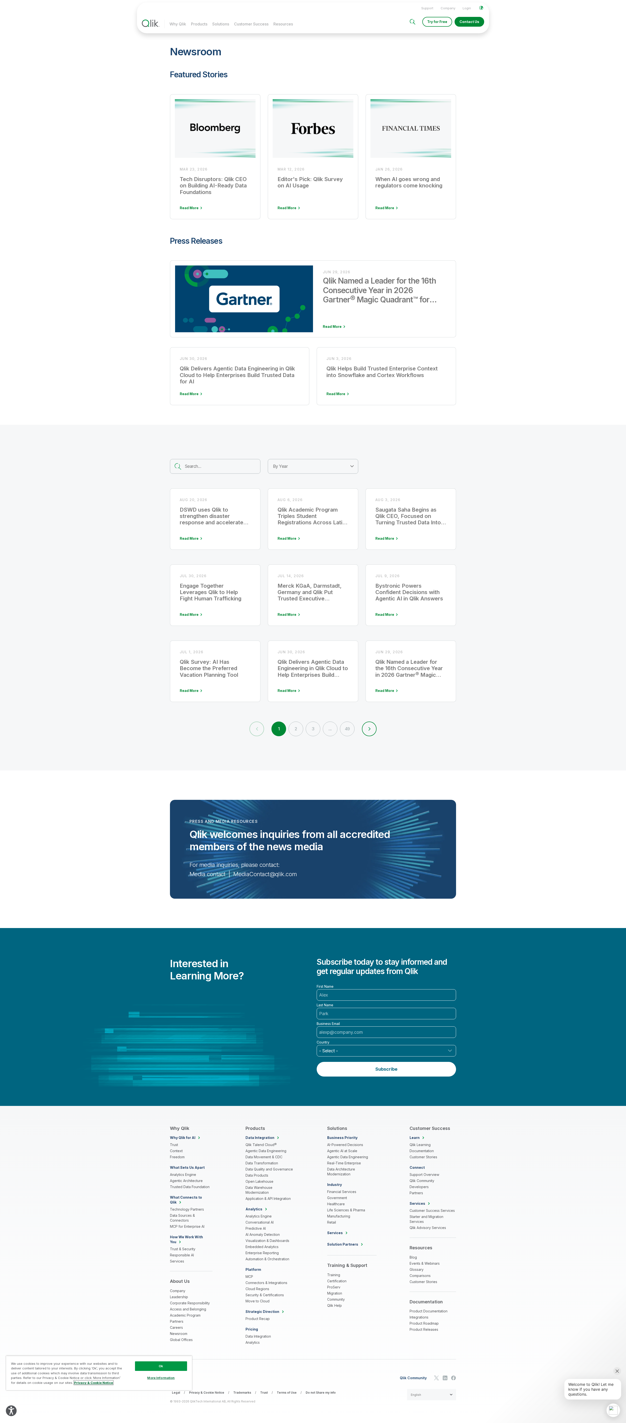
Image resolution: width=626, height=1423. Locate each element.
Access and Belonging (188, 1309)
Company (448, 8)
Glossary (417, 1269)
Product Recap (258, 1319)
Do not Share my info (321, 1392)
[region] (99, 1373)
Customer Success (251, 24)
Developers (419, 1187)
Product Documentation (428, 1311)
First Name (325, 986)
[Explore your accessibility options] (11, 1410)
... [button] (330, 728)
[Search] (412, 21)
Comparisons (420, 1276)
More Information (161, 1378)
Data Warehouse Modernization (259, 1189)
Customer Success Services (432, 1210)
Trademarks (242, 1392)
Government (337, 1198)
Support (427, 8)
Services (177, 1261)
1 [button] (278, 728)
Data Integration (258, 1336)
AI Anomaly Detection (263, 1234)
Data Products (257, 1175)
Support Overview (424, 1174)
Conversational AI (260, 1222)
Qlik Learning (420, 1145)
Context (176, 1151)
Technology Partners (187, 1209)
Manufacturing (338, 1216)
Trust (174, 1145)
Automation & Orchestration (267, 1259)
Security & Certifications (265, 1295)
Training (333, 1275)
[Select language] (481, 8)
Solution (342, 1244)
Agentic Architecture (186, 1181)
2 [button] (296, 728)
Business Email (328, 1024)
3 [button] (313, 728)
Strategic (262, 1311)
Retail (331, 1222)
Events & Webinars (425, 1263)
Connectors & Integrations (266, 1283)
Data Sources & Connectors (182, 1217)
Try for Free (437, 22)
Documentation (422, 1151)
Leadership (179, 1297)
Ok (161, 1366)
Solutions (220, 24)
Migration (334, 1293)
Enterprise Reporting (262, 1253)
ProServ (333, 1287)
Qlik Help (334, 1305)
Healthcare (336, 1204)
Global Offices (181, 1340)
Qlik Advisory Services (428, 1228)
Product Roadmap (424, 1323)
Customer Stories (423, 1157)
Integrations (419, 1317)
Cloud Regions (257, 1289)
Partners (176, 1321)
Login (467, 8)
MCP (249, 1276)
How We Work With (186, 1239)
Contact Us (469, 22)
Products (199, 24)
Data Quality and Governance (269, 1169)
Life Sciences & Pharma (346, 1210)
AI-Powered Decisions (345, 1145)
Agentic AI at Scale (342, 1151)
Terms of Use (287, 1392)
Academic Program (185, 1315)
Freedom (177, 1157)
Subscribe (386, 1069)
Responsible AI (182, 1255)
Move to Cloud (257, 1301)
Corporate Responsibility (190, 1303)
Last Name (325, 1005)
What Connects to (186, 1199)
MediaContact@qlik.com (265, 874)
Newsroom (178, 1333)
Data (260, 1138)
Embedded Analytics (262, 1247)
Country (323, 1042)
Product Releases (424, 1329)
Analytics (253, 1342)
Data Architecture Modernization (341, 1171)
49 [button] (347, 728)
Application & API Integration (268, 1198)
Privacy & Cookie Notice (206, 1392)
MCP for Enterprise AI (187, 1226)
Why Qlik (177, 24)
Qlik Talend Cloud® (261, 1145)
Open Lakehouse (259, 1181)
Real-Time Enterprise (344, 1163)
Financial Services (341, 1192)
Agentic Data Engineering (266, 1151)
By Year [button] (280, 466)
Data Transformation (262, 1163)
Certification (337, 1281)
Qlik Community (422, 1181)
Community (336, 1299)
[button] (369, 729)
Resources (283, 24)
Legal (176, 1392)
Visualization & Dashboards (267, 1241)
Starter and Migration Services (426, 1219)
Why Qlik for (182, 1138)
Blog (413, 1257)
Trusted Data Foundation (190, 1187)
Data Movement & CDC (264, 1157)
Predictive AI (256, 1228)
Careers (176, 1327)
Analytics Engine (183, 1174)
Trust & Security (182, 1249)
